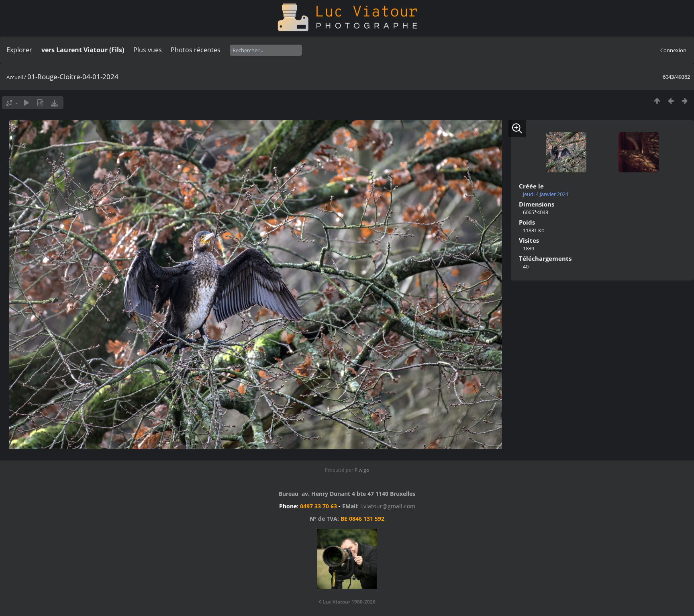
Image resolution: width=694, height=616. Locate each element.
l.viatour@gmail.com (387, 506)
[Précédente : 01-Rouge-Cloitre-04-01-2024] (671, 100)
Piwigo (362, 470)
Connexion (673, 50)
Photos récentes (195, 49)
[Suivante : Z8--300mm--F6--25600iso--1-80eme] (685, 100)
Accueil (14, 77)
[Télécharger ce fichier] (54, 102)
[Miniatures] (657, 100)
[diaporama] (26, 102)
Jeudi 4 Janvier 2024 (545, 194)
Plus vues (147, 49)
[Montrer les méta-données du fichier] (40, 102)
